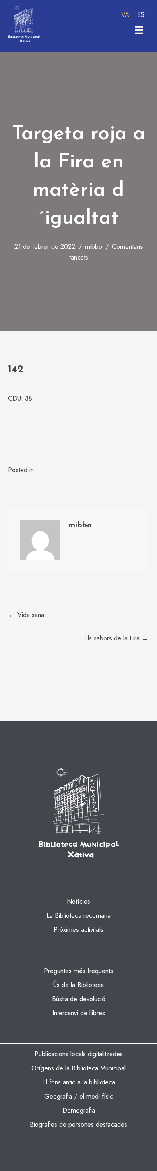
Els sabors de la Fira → (116, 638)
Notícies (78, 901)
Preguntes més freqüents (78, 970)
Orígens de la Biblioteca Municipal (78, 1068)
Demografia (78, 1110)
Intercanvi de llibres (78, 1013)
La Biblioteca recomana (78, 915)
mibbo (93, 246)
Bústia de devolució (78, 999)
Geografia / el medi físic (78, 1096)
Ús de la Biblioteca (78, 984)
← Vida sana (26, 615)
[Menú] (139, 30)
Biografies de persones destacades (78, 1124)
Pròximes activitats (78, 929)
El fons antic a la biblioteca (78, 1082)
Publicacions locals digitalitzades (79, 1054)
